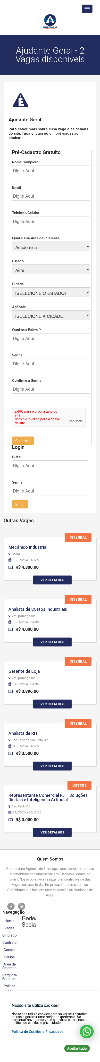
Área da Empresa (9, 966)
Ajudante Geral (24, 120)
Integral (78, 537)
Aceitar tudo (77, 1048)
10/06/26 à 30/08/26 (27, 622)
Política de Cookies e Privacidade (37, 1031)
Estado (18, 260)
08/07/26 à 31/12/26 (27, 746)
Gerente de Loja (24, 671)
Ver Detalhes (52, 580)
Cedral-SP (18, 554)
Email (16, 187)
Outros (79, 785)
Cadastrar (23, 440)
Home (9, 921)
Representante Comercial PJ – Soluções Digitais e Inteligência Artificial (48, 797)
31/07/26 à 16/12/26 (27, 812)
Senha (17, 355)
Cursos (9, 950)
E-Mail (17, 456)
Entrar (20, 504)
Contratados (9, 942)
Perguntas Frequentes (9, 977)
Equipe (9, 957)
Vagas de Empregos (9, 931)
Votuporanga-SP (23, 616)
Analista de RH (22, 733)
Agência (19, 306)
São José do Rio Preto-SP (30, 740)
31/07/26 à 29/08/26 (27, 684)
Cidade (18, 283)
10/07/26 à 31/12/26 (27, 560)
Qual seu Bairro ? (26, 329)
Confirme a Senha (27, 380)
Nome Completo (25, 162)
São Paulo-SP (21, 806)
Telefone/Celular (25, 212)
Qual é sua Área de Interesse (36, 238)
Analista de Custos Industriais (37, 609)
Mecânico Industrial (27, 547)
